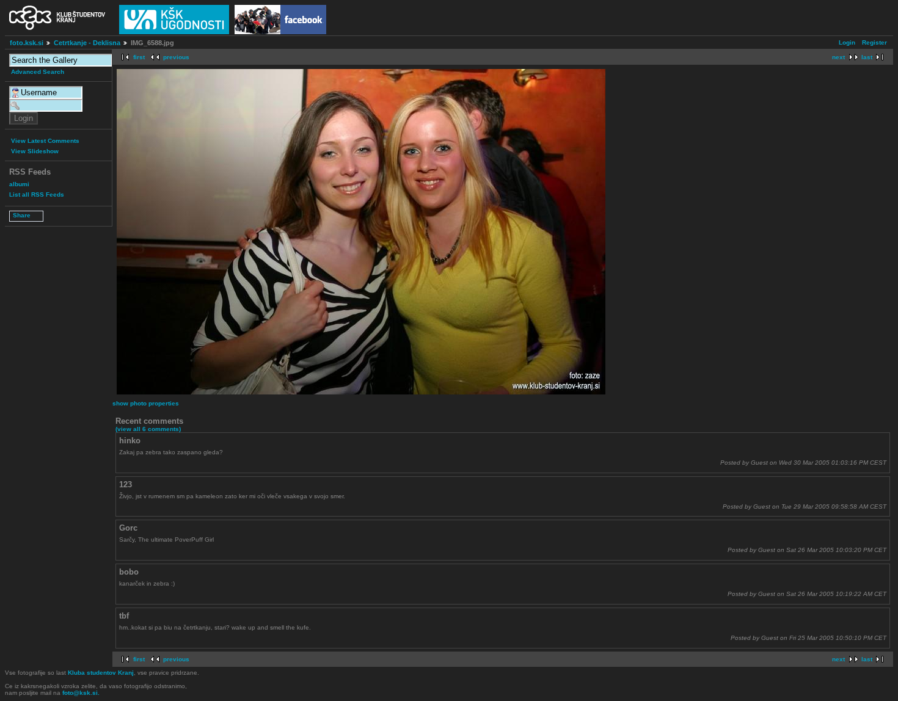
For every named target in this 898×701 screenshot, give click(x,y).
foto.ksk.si (26, 42)
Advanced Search (37, 71)
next (838, 57)
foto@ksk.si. (81, 692)
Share (22, 215)
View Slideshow (35, 151)
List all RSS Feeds (36, 194)
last (866, 57)
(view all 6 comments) (148, 429)
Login (847, 42)
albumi (19, 184)
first (139, 57)
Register (874, 42)
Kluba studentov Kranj (101, 672)
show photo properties (145, 403)
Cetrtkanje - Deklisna (87, 42)
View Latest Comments (45, 140)
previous (176, 57)
